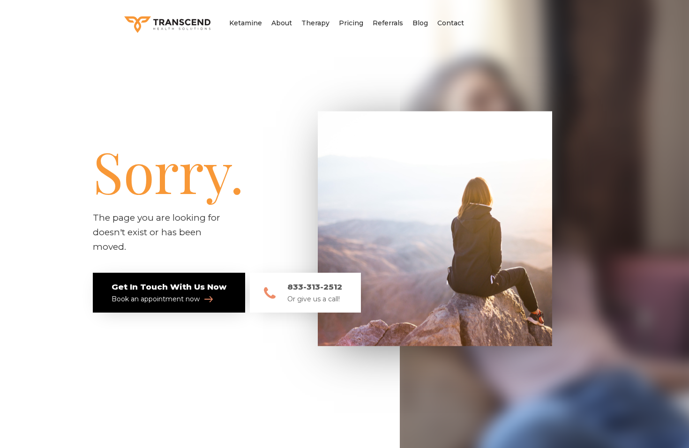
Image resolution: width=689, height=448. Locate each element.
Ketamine (245, 23)
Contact (450, 23)
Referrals (388, 23)
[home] (167, 22)
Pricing (351, 23)
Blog (420, 23)
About (281, 23)
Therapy (315, 23)
